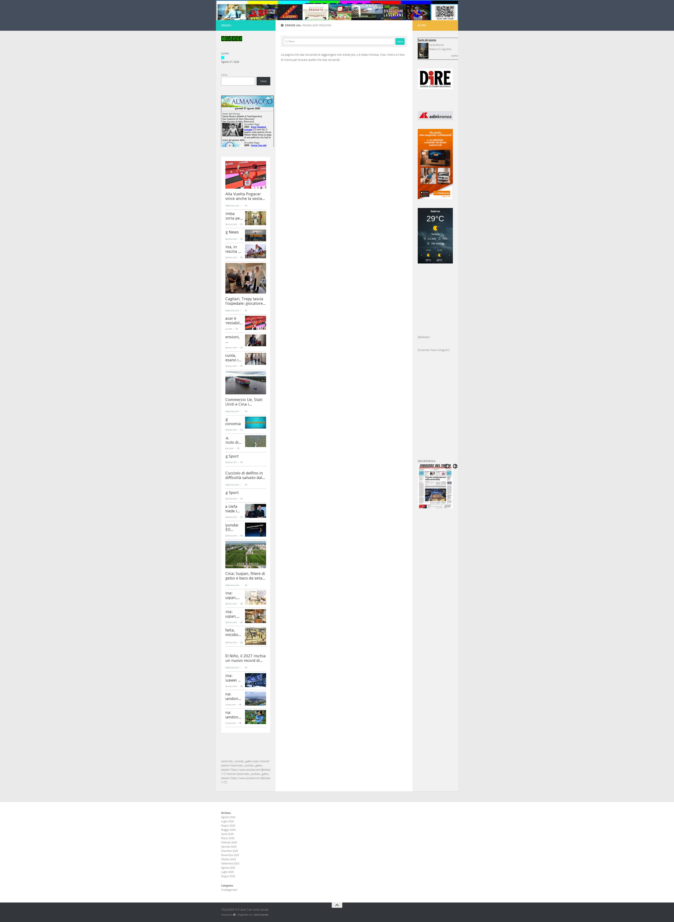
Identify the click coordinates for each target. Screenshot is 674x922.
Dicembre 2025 (229, 874)
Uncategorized (229, 913)
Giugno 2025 (228, 899)
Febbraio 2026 (229, 866)
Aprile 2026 (227, 857)
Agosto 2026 (228, 840)
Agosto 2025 (228, 891)
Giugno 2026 (228, 849)
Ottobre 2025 (228, 883)
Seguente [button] (447, 466)
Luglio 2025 (227, 895)
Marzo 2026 (227, 862)
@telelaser (424, 337)
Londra (225, 53)
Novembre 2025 (230, 878)
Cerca (224, 74)
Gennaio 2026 (228, 870)
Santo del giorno (427, 40)
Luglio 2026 (227, 845)
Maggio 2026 (228, 853)
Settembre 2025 (230, 887)
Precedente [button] (455, 466)
